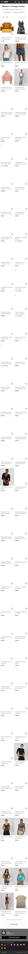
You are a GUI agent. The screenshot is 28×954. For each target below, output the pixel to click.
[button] (2, 945)
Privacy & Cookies (20, 952)
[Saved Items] (22, 2)
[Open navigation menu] (2, 2)
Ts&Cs (26, 952)
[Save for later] (12, 34)
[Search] (15, 2)
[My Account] (19, 2)
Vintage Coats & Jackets (19, 12)
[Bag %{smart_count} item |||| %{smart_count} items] (26, 2)
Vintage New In (7, 12)
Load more (14, 924)
